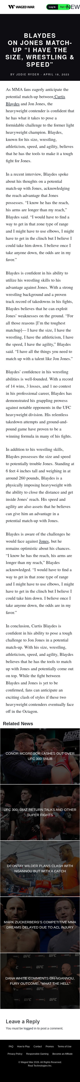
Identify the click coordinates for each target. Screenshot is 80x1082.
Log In (52, 7)
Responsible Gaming (37, 1054)
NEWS (74, 7)
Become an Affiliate (62, 1054)
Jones (44, 541)
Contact (38, 1046)
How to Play (23, 1046)
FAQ (11, 1046)
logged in (30, 1028)
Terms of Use (64, 1046)
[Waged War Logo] (21, 7)
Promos (50, 1046)
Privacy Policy (15, 1054)
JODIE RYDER (27, 74)
